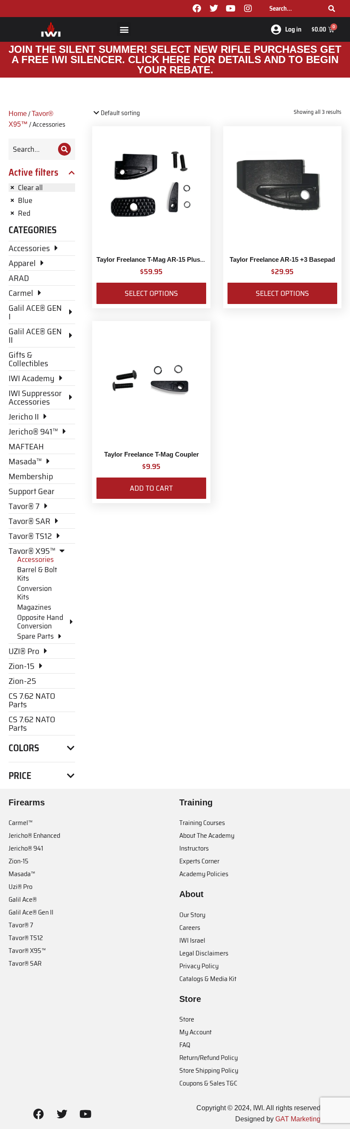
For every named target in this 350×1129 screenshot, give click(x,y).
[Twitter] (213, 8)
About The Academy (206, 835)
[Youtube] (230, 8)
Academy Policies (203, 873)
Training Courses (202, 822)
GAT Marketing (298, 1119)
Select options (151, 293)
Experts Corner (199, 861)
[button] (124, 29)
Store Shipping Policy (208, 1070)
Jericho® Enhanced (34, 835)
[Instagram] (248, 8)
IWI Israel (192, 940)
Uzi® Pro (20, 886)
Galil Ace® (23, 899)
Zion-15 (19, 861)
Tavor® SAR (25, 963)
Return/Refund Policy (208, 1057)
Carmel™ (20, 822)
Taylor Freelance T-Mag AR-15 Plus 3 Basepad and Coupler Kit (189, 259)
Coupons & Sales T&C (208, 1083)
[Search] (331, 8)
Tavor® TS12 (26, 937)
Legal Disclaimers (203, 953)
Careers (189, 927)
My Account (195, 1032)
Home (18, 113)
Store (186, 1019)
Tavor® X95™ (27, 950)
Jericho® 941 (26, 848)
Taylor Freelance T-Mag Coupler (151, 454)
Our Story (192, 914)
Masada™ (22, 873)
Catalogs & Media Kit (207, 978)
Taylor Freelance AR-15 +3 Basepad (282, 259)
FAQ (184, 1044)
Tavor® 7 (21, 925)
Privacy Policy (199, 966)
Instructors (194, 848)
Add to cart (151, 488)
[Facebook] (196, 8)
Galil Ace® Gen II (31, 912)
